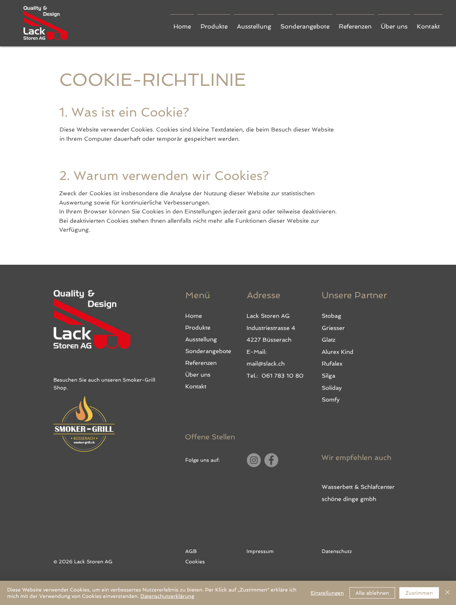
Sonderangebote (208, 351)
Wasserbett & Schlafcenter (358, 487)
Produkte (198, 327)
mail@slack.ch (266, 363)
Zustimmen (419, 593)
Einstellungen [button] (327, 593)
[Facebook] (271, 460)
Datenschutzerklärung (167, 596)
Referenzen (201, 363)
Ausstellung (201, 339)
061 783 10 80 (282, 375)
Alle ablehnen (372, 593)
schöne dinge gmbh (349, 499)
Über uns (198, 374)
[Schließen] (447, 592)
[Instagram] (254, 460)
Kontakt (195, 386)
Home (193, 315)
